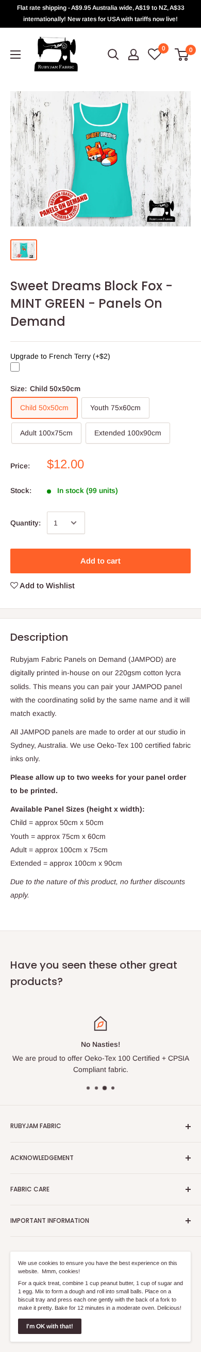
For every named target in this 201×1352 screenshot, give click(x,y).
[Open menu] (15, 54)
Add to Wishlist (46, 585)
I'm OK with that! (49, 1326)
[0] (182, 54)
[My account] (133, 54)
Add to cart (100, 560)
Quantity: (25, 523)
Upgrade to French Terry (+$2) (60, 356)
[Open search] (113, 54)
